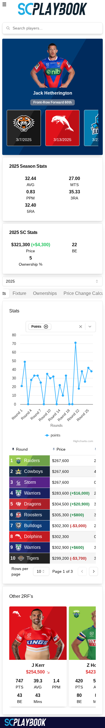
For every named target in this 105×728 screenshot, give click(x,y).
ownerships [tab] (45, 293)
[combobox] (56, 28)
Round (22, 449)
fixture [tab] (19, 293)
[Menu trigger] (4, 4)
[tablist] (52, 293)
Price (61, 449)
